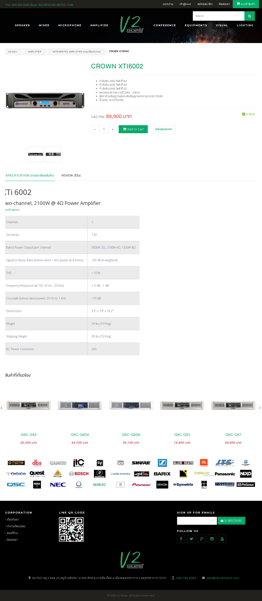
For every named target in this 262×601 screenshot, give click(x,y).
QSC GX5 (29, 435)
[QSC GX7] (233, 405)
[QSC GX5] (28, 405)
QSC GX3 (182, 435)
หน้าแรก (12, 52)
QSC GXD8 (131, 435)
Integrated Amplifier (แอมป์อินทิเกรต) (77, 52)
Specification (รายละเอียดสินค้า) (30, 175)
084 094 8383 (21, 5)
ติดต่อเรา (12, 539)
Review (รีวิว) (71, 175)
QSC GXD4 (80, 435)
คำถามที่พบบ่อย (16, 526)
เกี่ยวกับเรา (13, 519)
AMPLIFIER (34, 52)
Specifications (10, 209)
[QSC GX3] (182, 405)
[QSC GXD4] (79, 405)
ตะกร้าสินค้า (247, 4)
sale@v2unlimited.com (55, 5)
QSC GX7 (233, 435)
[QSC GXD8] (131, 405)
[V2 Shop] (131, 24)
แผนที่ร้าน (12, 533)
